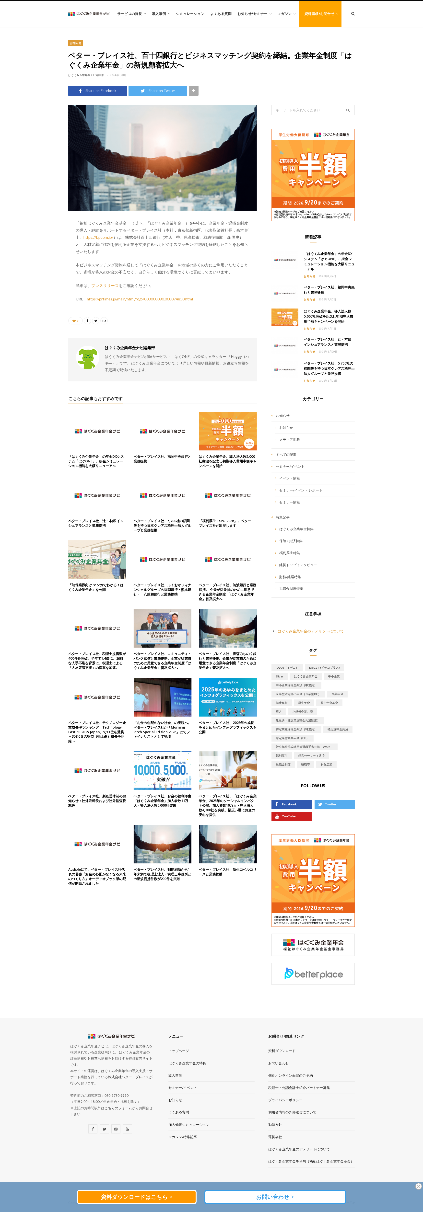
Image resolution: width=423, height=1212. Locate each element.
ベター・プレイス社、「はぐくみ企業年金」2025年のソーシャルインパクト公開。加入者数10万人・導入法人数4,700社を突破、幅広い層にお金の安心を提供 (228, 805)
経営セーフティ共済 (311, 755)
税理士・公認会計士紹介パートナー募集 (299, 1088)
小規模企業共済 (302, 711)
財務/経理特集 (290, 577)
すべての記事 (286, 454)
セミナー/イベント (290, 466)
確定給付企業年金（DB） (292, 738)
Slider (279, 676)
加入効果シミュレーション (189, 1124)
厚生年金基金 (329, 703)
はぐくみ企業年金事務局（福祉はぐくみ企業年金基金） (311, 1161)
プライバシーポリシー (285, 1100)
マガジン (284, 13)
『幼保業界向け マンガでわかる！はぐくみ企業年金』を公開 (96, 587)
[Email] (44, 250)
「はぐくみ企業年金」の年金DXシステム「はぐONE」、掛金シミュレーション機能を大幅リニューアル (96, 461)
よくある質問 (221, 13)
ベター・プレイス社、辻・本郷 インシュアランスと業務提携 (96, 523)
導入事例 (159, 13)
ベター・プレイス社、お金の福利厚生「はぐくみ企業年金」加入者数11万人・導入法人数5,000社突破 (162, 801)
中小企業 (334, 676)
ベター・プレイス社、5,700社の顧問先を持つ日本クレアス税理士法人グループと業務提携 (162, 525)
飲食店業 (326, 764)
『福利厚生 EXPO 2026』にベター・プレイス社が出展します (226, 523)
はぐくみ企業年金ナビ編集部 (86, 75)
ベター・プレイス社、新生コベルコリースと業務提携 (228, 871)
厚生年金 (304, 703)
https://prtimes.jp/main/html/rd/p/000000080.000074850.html (140, 299)
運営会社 (275, 1137)
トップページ (178, 1051)
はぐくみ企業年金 (305, 676)
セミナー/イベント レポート (300, 490)
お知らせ (75, 43)
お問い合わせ (278, 1063)
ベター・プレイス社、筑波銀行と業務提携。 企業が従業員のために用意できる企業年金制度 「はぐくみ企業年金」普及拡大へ (228, 592)
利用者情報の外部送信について (292, 1112)
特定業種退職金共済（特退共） (296, 729)
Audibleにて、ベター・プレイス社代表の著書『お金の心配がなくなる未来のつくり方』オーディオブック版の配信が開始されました (97, 876)
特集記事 (283, 517)
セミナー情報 (289, 502)
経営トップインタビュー (298, 565)
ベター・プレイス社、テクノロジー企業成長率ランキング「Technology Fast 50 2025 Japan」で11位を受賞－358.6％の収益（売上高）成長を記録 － (97, 731)
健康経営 (282, 703)
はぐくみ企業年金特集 (296, 529)
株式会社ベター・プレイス (128, 1077)
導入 (279, 711)
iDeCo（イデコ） (287, 667)
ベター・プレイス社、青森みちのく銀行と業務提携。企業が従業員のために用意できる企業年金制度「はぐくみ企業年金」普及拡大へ (228, 660)
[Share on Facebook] (44, 238)
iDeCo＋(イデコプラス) (324, 667)
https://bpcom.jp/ (98, 237)
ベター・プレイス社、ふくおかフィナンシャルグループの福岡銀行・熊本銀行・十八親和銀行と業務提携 (162, 589)
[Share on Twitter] (44, 225)
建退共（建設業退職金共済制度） (298, 720)
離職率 (305, 764)
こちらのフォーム (118, 1108)
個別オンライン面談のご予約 (290, 1075)
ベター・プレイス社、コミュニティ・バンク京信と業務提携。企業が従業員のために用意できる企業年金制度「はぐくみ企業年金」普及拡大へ (162, 660)
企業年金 (337, 694)
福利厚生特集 (289, 553)
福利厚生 (282, 755)
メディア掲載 (289, 439)
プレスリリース (105, 285)
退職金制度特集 (291, 588)
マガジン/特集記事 (182, 1137)
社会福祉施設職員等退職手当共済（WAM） (304, 747)
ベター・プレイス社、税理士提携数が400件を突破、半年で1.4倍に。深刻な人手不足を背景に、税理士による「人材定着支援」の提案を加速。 (97, 660)
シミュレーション (190, 13)
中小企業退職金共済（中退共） (296, 685)
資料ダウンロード (282, 1051)
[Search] (350, 13)
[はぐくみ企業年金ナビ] (88, 14)
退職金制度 (283, 764)
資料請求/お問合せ (319, 13)
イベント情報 (289, 478)
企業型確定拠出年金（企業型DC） (298, 694)
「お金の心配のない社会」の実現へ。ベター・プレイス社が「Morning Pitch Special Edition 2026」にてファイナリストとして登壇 (162, 729)
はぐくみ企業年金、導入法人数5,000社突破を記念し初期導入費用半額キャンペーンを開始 (228, 461)
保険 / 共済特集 (291, 541)
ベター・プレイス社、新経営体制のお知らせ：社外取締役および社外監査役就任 (97, 801)
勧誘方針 (275, 1124)
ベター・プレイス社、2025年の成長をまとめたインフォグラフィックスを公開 (228, 727)
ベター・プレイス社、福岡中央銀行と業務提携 (162, 458)
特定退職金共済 (338, 729)
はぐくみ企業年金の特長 (187, 1063)
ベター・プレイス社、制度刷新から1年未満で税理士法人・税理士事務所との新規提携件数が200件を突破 (162, 874)
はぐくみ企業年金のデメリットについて (311, 631)
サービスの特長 (129, 13)
